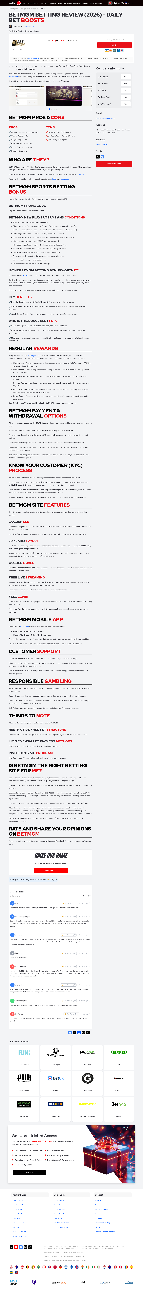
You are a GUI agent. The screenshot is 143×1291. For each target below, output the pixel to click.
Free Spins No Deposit (61, 1227)
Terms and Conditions (53, 1256)
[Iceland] (71, 1267)
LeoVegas (65, 179)
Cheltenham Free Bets (20, 1236)
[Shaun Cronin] (11, 26)
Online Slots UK (59, 1200)
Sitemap (97, 1227)
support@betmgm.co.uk (105, 118)
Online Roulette (59, 1214)
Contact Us (99, 1214)
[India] (82, 1267)
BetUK (54, 179)
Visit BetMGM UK (114, 164)
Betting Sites (24, 9)
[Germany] (60, 1267)
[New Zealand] (109, 1267)
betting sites (33, 355)
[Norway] (115, 1267)
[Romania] (126, 1267)
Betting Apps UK (18, 1214)
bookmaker (13, 76)
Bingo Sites (16, 1218)
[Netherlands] (104, 1267)
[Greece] (66, 1267)
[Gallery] (50, 98)
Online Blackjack (59, 1209)
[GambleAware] (58, 1282)
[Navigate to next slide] (90, 97)
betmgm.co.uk (102, 144)
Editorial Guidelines (101, 1209)
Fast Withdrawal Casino (61, 1223)
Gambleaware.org (33, 58)
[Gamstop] (13, 1282)
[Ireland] (87, 1267)
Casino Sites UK (18, 1200)
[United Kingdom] (11, 1267)
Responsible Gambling (102, 1223)
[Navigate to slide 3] (54, 109)
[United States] (16, 1272)
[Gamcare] (34, 1282)
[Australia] (16, 1267)
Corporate (98, 1218)
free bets (26, 275)
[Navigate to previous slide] (11, 97)
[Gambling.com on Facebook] (21, 1254)
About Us (98, 1200)
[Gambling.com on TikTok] (30, 1254)
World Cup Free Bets (19, 1232)
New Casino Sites (18, 1223)
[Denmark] (55, 1267)
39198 (81, 174)
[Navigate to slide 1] (49, 109)
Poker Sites (16, 1227)
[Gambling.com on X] (11, 1254)
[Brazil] (38, 1267)
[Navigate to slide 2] (51, 109)
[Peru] (120, 1267)
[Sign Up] (110, 3)
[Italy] (93, 1267)
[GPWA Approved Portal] (129, 1282)
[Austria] (22, 1267)
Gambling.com (13, 9)
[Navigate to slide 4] (56, 109)
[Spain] (131, 1267)
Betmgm (33, 9)
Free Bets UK (58, 1218)
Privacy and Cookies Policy (74, 1256)
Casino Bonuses (59, 1205)
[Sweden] (11, 1272)
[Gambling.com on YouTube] (16, 1254)
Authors (97, 1205)
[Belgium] (27, 1267)
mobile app (24, 627)
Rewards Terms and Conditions (105, 1232)
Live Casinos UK (18, 1205)
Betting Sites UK (18, 1209)
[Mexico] (98, 1267)
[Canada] (44, 1267)
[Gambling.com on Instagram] (25, 1254)
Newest (86, 896)
